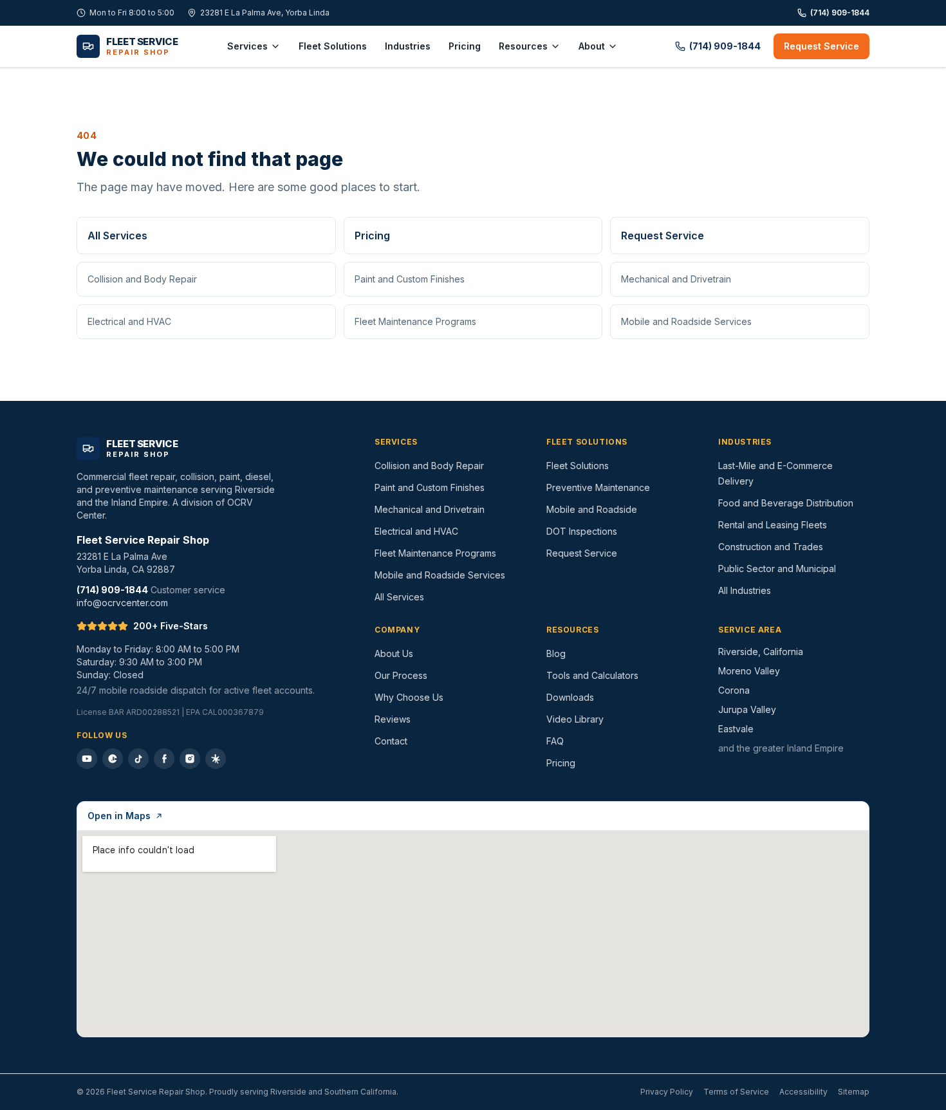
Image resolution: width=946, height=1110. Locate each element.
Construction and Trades (770, 546)
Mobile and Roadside (591, 509)
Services (247, 46)
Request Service (821, 46)
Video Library (575, 719)
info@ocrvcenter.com (122, 602)
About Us (394, 653)
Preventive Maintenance (598, 487)
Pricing (465, 46)
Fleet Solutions (333, 46)
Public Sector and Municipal (777, 568)
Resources (523, 46)
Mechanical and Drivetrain (676, 278)
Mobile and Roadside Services (686, 321)
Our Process (401, 675)
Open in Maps (119, 815)
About (592, 46)
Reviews (393, 719)
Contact (391, 740)
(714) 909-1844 (839, 12)
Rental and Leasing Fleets (772, 524)
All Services (117, 235)
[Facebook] (164, 758)
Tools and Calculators (592, 675)
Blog (556, 653)
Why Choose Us (409, 697)
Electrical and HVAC (129, 321)
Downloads (570, 697)
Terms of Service (736, 1091)
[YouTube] (87, 758)
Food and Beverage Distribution (785, 502)
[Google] (112, 758)
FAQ (555, 740)
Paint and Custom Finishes (410, 278)
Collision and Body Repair (142, 278)
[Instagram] (190, 758)
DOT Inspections (581, 531)
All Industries (744, 590)
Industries (408, 46)
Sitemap (853, 1091)
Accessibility (803, 1091)
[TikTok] (138, 758)
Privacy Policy (666, 1091)
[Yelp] (215, 758)
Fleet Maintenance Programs (415, 321)
